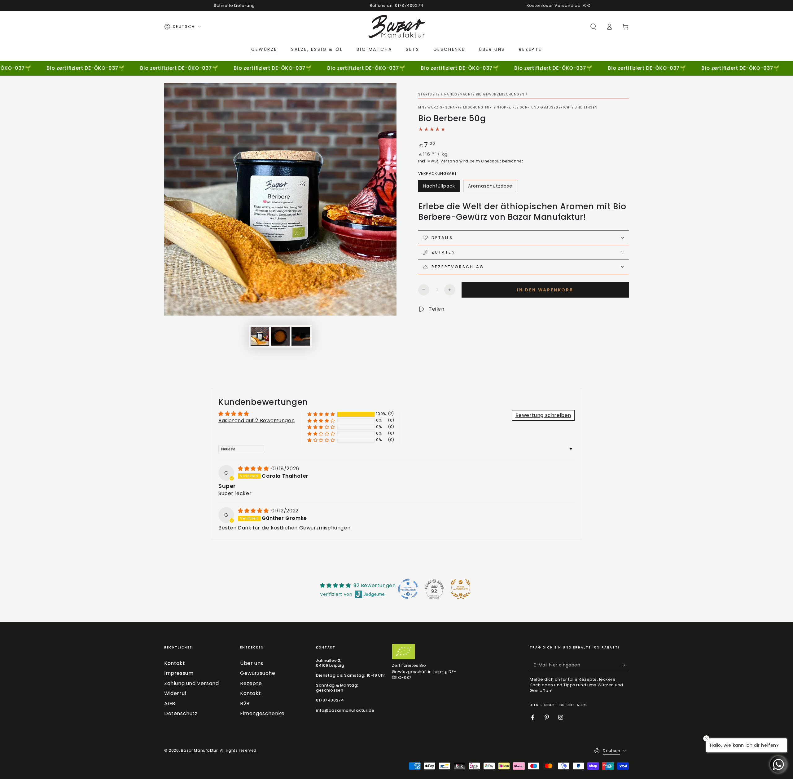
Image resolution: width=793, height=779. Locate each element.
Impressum (178, 673)
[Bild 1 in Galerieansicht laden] (260, 336)
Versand (449, 161)
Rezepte (251, 683)
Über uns (251, 663)
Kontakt (174, 663)
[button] (593, 26)
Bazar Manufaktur (199, 750)
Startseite (429, 94)
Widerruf (175, 693)
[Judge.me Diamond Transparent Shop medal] (408, 589)
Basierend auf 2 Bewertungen (256, 420)
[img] (254, 468)
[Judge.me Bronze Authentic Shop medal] (461, 589)
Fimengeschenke (262, 713)
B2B (245, 703)
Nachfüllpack (439, 186)
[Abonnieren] (625, 665)
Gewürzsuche (257, 673)
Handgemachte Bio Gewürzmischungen (484, 94)
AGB (169, 703)
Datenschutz (181, 713)
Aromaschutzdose (490, 186)
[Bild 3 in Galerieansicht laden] (300, 336)
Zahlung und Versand (191, 683)
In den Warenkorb (545, 290)
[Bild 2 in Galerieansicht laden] (280, 336)
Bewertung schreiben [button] (543, 415)
